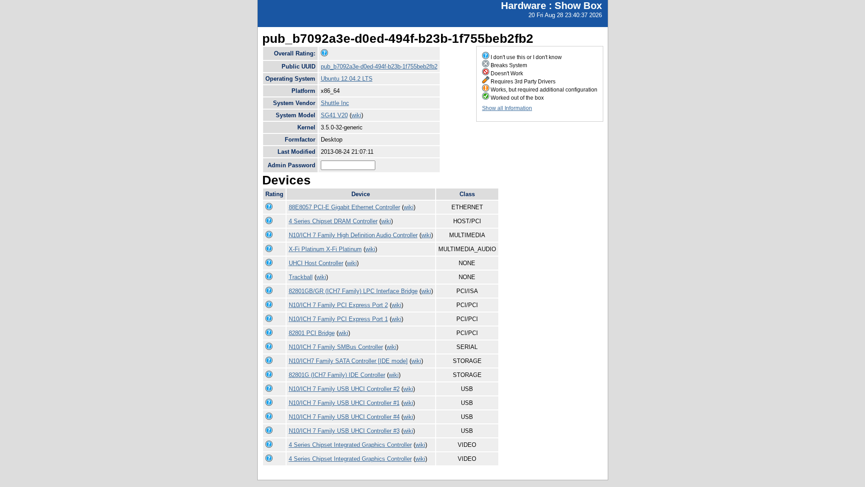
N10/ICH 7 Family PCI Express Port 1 (338, 319)
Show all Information (507, 108)
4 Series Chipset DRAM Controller (333, 221)
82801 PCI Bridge (312, 333)
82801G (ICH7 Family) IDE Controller (337, 375)
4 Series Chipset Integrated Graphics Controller (350, 444)
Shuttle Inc (335, 103)
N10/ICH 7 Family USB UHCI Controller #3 (344, 430)
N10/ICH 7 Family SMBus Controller (336, 347)
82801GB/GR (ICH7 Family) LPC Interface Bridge (353, 291)
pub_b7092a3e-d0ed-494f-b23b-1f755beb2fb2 (379, 66)
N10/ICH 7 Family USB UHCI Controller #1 (344, 403)
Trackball (301, 277)
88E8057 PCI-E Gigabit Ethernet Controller (344, 207)
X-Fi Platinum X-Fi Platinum (325, 249)
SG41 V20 (334, 115)
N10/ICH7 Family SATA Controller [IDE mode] (348, 361)
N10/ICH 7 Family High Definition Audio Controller (353, 235)
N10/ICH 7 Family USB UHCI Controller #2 (344, 389)
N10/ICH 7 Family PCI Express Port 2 (338, 305)
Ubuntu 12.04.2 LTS (347, 78)
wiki (356, 115)
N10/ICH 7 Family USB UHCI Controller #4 (344, 416)
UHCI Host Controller (316, 263)
